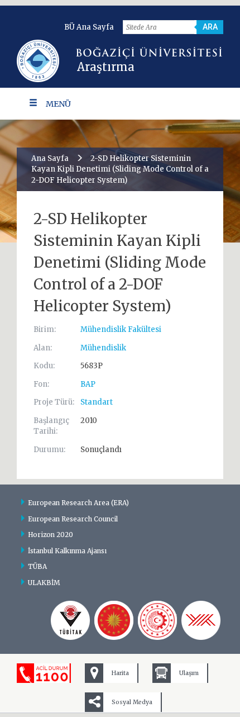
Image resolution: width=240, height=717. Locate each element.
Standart (96, 402)
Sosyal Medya (132, 702)
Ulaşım (189, 673)
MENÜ (58, 104)
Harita (120, 673)
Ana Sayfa (50, 158)
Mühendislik (103, 348)
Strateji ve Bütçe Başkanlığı (113, 620)
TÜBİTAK (70, 620)
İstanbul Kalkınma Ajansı (67, 551)
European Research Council (73, 519)
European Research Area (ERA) (78, 502)
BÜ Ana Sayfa (89, 27)
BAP (87, 384)
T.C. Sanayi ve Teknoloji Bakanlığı (157, 620)
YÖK (200, 620)
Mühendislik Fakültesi (120, 329)
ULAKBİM (44, 582)
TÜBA (37, 566)
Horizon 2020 (50, 534)
